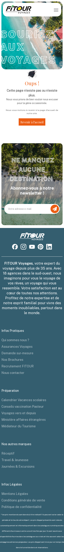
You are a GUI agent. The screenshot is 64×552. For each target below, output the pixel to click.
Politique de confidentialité (21, 507)
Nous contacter (12, 373)
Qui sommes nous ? (15, 340)
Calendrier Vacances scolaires (23, 400)
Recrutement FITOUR (17, 366)
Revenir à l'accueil (32, 122)
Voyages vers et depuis (18, 413)
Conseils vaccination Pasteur (22, 406)
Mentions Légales (14, 494)
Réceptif (7, 453)
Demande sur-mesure (17, 353)
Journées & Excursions (17, 466)
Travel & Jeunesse (14, 460)
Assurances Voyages (17, 346)
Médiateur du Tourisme (18, 426)
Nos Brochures (12, 360)
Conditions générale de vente (23, 500)
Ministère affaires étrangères (23, 419)
